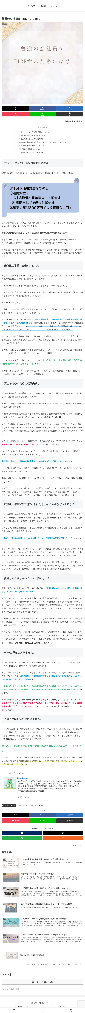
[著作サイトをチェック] (18, 797)
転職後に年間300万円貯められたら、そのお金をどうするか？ (43, 142)
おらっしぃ (22, 778)
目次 (39, 127)
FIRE (26, 805)
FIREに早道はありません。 (30, 149)
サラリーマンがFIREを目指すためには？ (35, 132)
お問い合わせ (63, 1006)
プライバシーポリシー (22, 1006)
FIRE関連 (6, 805)
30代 (20, 805)
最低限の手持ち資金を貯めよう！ (32, 135)
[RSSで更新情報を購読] (28, 797)
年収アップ (34, 805)
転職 (14, 805)
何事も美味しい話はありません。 (32, 152)
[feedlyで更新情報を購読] (25, 797)
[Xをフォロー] (21, 797)
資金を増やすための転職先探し (32, 139)
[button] (69, 114)
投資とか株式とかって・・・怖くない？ (35, 145)
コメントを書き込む (42, 982)
